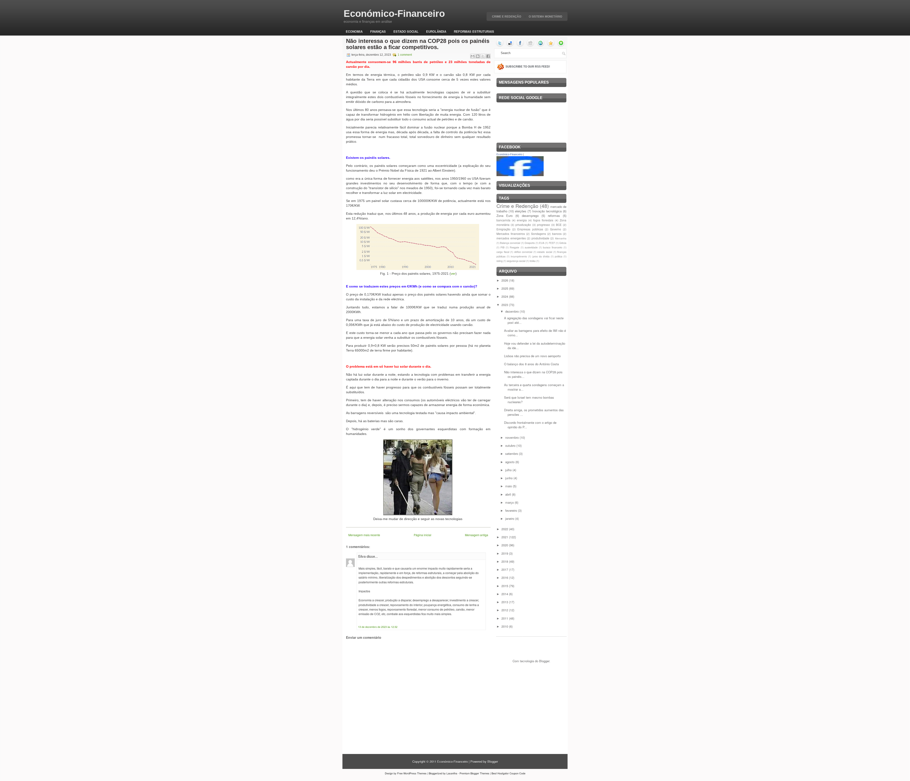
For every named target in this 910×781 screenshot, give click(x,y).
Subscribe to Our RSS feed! (527, 66)
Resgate (514, 247)
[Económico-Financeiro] (520, 175)
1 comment (405, 54)
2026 (505, 280)
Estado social (406, 31)
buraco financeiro (552, 247)
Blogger (544, 661)
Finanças (378, 31)
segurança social (516, 261)
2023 (505, 304)
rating (499, 261)
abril (508, 494)
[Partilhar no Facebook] (488, 56)
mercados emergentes (511, 238)
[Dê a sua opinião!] (477, 56)
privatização (523, 225)
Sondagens (538, 234)
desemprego (530, 215)
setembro (512, 453)
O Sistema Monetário (545, 16)
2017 (505, 569)
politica (558, 256)
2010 (505, 626)
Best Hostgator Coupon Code (508, 773)
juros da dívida (541, 256)
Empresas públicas (530, 229)
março (510, 502)
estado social (544, 252)
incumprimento (519, 256)
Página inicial (422, 535)
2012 (505, 610)
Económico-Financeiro (394, 13)
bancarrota (503, 220)
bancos (557, 234)
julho (509, 470)
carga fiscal (502, 252)
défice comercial (523, 252)
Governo (555, 229)
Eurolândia (436, 31)
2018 (505, 561)
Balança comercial (510, 243)
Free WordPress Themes (412, 773)
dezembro (512, 311)
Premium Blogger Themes (474, 773)
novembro (512, 437)
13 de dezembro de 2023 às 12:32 (377, 627)
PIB (502, 247)
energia (522, 220)
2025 (505, 288)
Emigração (503, 229)
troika (533, 261)
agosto (510, 462)
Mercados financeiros (510, 234)
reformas (554, 215)
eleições (520, 211)
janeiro (510, 518)
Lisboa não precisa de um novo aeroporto (532, 356)
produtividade (540, 238)
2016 (505, 577)
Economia (354, 31)
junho (509, 478)
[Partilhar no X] (483, 56)
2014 (505, 594)
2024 (505, 296)
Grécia (562, 243)
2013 (505, 602)
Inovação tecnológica (547, 211)
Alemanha (560, 238)
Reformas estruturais (474, 31)
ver (453, 273)
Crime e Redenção (506, 16)
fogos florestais (543, 220)
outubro (510, 445)
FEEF (552, 243)
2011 (505, 618)
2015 (505, 586)
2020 (505, 545)
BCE (559, 225)
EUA (541, 243)
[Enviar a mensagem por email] (472, 56)
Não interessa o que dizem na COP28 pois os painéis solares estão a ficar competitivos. (417, 44)
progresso (543, 225)
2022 (505, 529)
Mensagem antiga (476, 535)
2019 (505, 553)
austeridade (531, 247)
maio (509, 486)
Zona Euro (504, 215)
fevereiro (511, 510)
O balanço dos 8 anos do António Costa (531, 364)
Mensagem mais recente (364, 535)
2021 (505, 537)
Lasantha (451, 773)
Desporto (530, 243)
